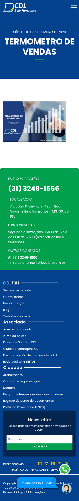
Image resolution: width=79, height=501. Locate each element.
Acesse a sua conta (17, 329)
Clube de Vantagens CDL (21, 349)
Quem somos (13, 297)
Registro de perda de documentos (28, 401)
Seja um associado (17, 290)
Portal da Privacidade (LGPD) (24, 407)
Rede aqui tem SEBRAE (19, 362)
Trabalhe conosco (16, 316)
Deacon (9, 388)
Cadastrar (39, 446)
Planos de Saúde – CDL (20, 342)
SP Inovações (35, 492)
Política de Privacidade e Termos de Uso (41, 470)
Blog (6, 310)
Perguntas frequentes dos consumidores (33, 394)
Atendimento (13, 375)
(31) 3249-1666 (33, 188)
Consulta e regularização (21, 381)
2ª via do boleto (14, 336)
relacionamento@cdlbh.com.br (39, 262)
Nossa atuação (14, 303)
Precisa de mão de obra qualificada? (30, 355)
